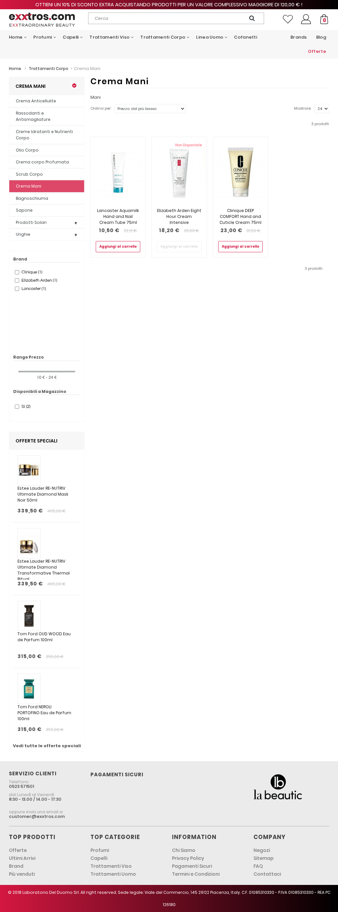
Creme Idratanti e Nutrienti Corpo (44, 135)
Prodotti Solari (31, 222)
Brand (16, 866)
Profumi (99, 850)
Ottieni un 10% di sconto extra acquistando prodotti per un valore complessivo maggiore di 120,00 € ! (169, 4)
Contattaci (267, 874)
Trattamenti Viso (111, 866)
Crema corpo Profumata (42, 162)
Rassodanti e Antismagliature (33, 116)
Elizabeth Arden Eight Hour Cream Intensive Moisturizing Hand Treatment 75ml (179, 222)
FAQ (258, 866)
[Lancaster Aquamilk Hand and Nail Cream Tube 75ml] (118, 172)
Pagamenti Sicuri (192, 866)
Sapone (24, 210)
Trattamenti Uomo (113, 874)
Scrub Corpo (29, 174)
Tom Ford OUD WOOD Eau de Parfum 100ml (44, 637)
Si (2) (25, 406)
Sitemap (264, 858)
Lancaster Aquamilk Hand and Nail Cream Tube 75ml (118, 216)
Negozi (262, 850)
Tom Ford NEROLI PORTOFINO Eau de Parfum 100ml (44, 712)
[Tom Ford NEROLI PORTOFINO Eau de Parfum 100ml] (29, 689)
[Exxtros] (42, 20)
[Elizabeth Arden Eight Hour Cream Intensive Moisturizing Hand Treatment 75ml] (179, 172)
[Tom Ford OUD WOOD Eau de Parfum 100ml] (29, 616)
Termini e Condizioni (196, 874)
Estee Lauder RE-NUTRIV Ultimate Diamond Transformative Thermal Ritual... (43, 569)
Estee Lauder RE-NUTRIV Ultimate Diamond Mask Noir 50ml (42, 494)
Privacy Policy (188, 858)
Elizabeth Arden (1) (39, 280)
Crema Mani (28, 186)
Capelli (98, 858)
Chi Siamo (183, 850)
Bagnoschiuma (32, 198)
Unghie (23, 234)
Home (15, 68)
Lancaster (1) (33, 288)
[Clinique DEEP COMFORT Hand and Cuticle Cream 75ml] (240, 172)
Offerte (18, 850)
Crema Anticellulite (36, 101)
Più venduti (22, 874)
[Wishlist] (288, 19)
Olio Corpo (27, 150)
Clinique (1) (31, 272)
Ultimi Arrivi (22, 858)
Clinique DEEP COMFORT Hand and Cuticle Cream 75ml (240, 216)
